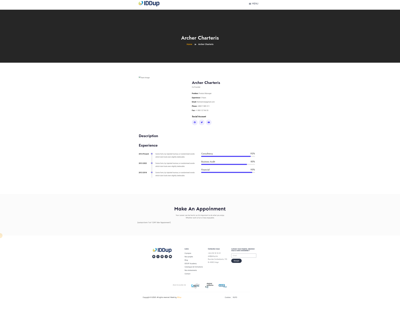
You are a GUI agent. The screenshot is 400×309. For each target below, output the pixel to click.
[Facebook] (153, 256)
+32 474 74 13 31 (214, 253)
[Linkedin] (162, 256)
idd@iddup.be (213, 256)
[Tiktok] (166, 256)
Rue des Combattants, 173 (217, 259)
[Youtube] (170, 256)
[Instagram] (158, 256)
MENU (255, 4)
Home (190, 44)
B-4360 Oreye (213, 262)
